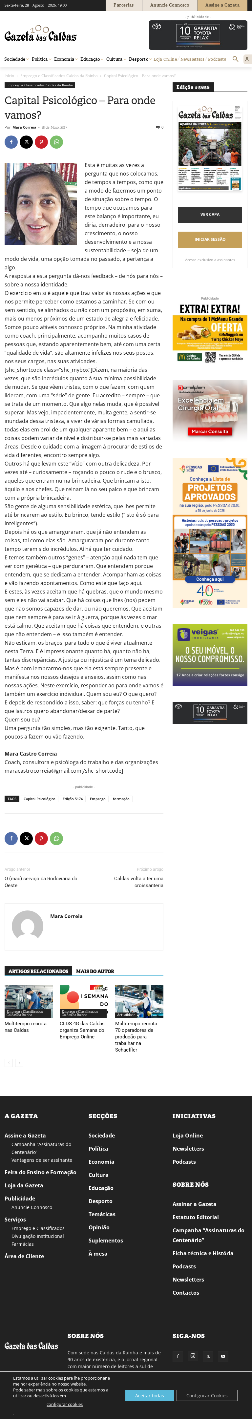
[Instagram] (193, 1356)
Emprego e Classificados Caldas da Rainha (59, 75)
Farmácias (22, 1244)
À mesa (98, 1253)
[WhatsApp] (56, 142)
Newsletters (188, 1148)
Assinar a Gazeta (195, 1204)
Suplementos (106, 1240)
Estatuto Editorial (196, 1217)
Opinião (99, 1227)
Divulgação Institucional (37, 1236)
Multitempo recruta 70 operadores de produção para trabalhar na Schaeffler (136, 1037)
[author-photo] (27, 926)
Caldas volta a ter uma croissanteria (138, 882)
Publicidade (20, 1198)
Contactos (186, 1292)
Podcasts (184, 1161)
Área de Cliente (24, 1256)
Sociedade (102, 1135)
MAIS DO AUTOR (95, 971)
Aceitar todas (149, 1395)
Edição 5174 (73, 798)
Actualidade (126, 1015)
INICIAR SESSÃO (210, 239)
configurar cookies (65, 1404)
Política (98, 1148)
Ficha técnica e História (203, 1253)
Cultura (99, 1175)
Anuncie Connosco (31, 1207)
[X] (26, 142)
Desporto (101, 1201)
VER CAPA (210, 214)
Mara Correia (24, 127)
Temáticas (102, 1214)
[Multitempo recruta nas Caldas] (29, 1001)
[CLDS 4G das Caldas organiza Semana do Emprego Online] (84, 1001)
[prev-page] (9, 1063)
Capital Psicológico (39, 798)
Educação (101, 1188)
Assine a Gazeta (25, 1135)
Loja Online (188, 1135)
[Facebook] (11, 142)
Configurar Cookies (207, 1395)
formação (121, 798)
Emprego (98, 798)
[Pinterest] (41, 142)
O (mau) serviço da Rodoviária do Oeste (41, 882)
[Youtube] (223, 1356)
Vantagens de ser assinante (41, 1160)
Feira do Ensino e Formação (40, 1172)
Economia (102, 1161)
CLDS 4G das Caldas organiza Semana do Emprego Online (82, 1030)
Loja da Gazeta (24, 1185)
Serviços (15, 1219)
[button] (235, 59)
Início (9, 75)
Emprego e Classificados (38, 1228)
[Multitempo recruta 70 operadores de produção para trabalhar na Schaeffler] (139, 1001)
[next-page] (19, 1063)
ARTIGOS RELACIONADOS (38, 971)
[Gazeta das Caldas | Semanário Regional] (67, 33)
